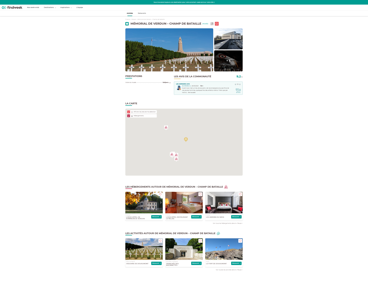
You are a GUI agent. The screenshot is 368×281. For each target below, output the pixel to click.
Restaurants (142, 13)
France (127, 19)
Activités (130, 13)
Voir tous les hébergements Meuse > (228, 223)
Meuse (133, 19)
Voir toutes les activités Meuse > (229, 270)
